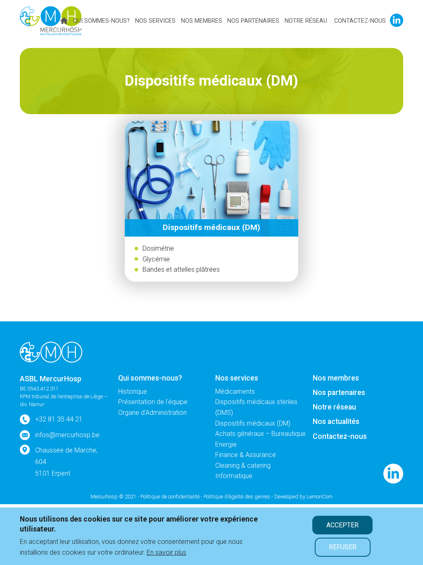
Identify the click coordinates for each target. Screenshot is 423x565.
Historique (132, 391)
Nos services (155, 20)
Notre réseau (306, 20)
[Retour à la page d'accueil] (51, 351)
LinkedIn (396, 20)
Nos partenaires (253, 20)
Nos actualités (336, 421)
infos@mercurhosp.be (67, 435)
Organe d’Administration (152, 413)
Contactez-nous (359, 20)
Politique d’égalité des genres (237, 496)
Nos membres (201, 20)
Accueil (64, 20)
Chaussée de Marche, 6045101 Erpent (66, 461)
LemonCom (320, 496)
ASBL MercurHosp (50, 379)
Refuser (342, 547)
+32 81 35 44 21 (59, 419)
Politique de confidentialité (170, 496)
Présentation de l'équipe (153, 402)
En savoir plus (166, 552)
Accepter (342, 525)
